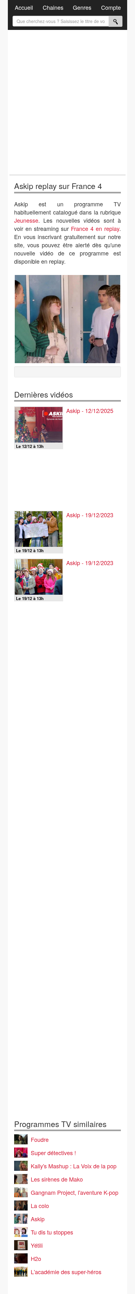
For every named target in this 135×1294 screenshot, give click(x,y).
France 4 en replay (95, 228)
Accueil (24, 7)
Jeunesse (26, 220)
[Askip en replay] (67, 319)
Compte (111, 7)
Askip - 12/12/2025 (89, 410)
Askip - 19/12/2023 (89, 515)
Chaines (53, 7)
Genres (82, 7)
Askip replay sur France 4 (58, 185)
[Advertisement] (67, 102)
